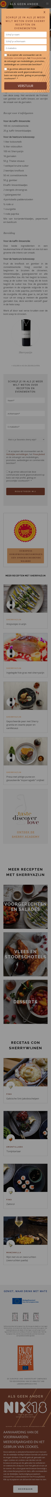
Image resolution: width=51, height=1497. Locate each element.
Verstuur (25, 86)
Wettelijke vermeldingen (15, 58)
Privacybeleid (37, 58)
